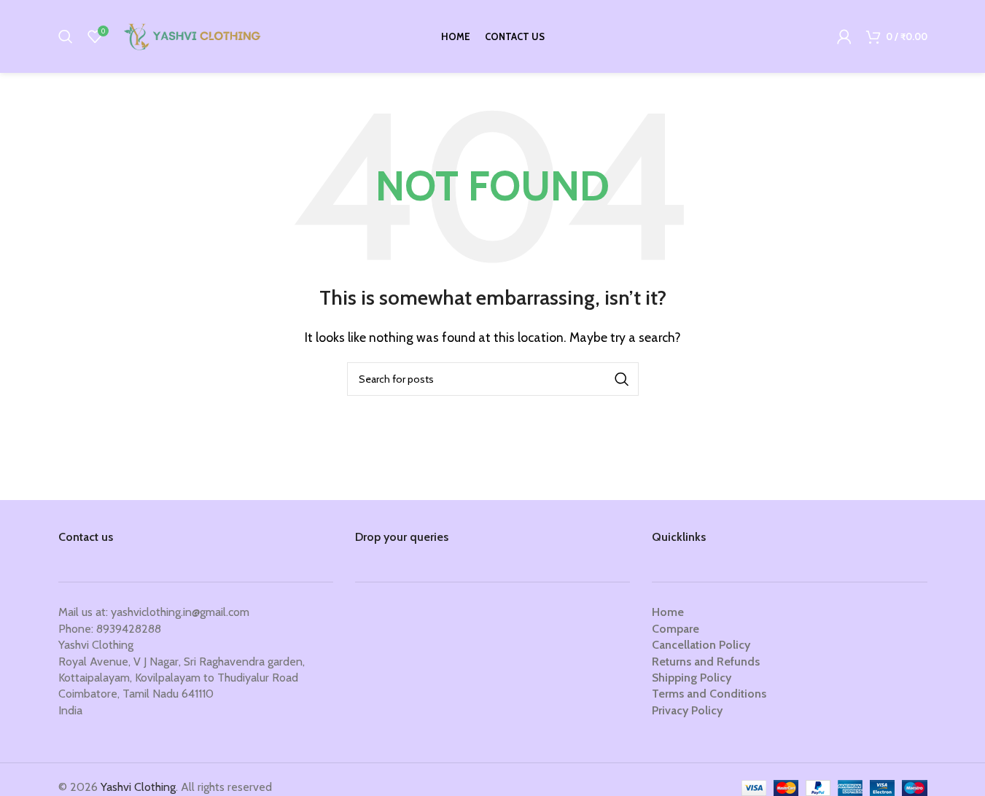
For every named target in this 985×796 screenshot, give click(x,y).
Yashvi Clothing (138, 787)
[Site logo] (194, 35)
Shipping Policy (691, 677)
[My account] (844, 36)
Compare (675, 629)
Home (668, 612)
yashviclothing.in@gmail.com (180, 612)
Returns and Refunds (706, 661)
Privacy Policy (687, 710)
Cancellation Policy (701, 645)
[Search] (65, 36)
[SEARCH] (622, 379)
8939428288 (128, 629)
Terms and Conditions (709, 694)
